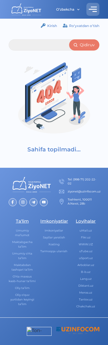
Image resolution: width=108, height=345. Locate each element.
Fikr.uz (85, 237)
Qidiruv (87, 44)
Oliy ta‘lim (22, 288)
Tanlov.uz (85, 299)
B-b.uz (85, 272)
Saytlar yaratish (54, 237)
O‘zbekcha (65, 9)
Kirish (52, 26)
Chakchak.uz (85, 306)
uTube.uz (85, 251)
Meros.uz (85, 292)
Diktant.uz (85, 286)
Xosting (54, 244)
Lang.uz (86, 279)
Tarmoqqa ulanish (53, 251)
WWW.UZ (86, 244)
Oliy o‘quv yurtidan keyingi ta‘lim (22, 299)
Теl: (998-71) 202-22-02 (82, 181)
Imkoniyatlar (54, 230)
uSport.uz (86, 258)
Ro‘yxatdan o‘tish (84, 26)
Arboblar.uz (85, 265)
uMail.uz (85, 230)
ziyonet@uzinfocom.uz (84, 191)
